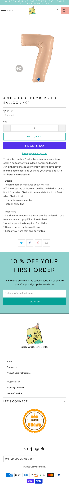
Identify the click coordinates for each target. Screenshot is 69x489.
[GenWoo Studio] (32, 10)
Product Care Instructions (18, 373)
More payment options (34, 153)
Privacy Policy (13, 382)
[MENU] (1, 10)
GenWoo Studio (37, 467)
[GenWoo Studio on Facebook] (31, 450)
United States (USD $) (18, 458)
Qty (5, 121)
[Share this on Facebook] (29, 243)
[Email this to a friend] (46, 243)
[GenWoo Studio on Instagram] (37, 450)
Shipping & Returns (15, 387)
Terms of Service (14, 393)
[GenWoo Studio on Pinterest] (42, 450)
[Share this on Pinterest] (38, 243)
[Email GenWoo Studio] (26, 450)
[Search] (57, 10)
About (10, 361)
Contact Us (12, 367)
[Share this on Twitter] (21, 243)
